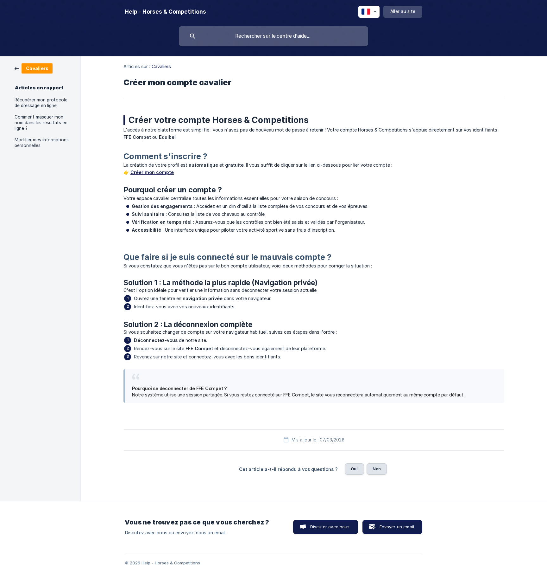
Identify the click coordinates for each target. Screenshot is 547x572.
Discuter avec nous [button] (330, 526)
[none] (165, 12)
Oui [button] (354, 468)
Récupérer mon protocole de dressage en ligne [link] (41, 102)
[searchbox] (273, 36)
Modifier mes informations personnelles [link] (42, 142)
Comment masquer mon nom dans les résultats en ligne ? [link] (41, 122)
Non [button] (377, 468)
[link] (34, 68)
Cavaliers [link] (161, 66)
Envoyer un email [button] (397, 526)
